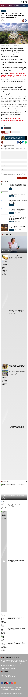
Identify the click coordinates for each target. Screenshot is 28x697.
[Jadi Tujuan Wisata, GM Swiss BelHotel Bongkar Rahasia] (4, 629)
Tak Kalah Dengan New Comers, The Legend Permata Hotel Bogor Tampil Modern (16, 642)
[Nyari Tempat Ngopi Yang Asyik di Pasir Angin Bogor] (4, 505)
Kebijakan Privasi (5, 691)
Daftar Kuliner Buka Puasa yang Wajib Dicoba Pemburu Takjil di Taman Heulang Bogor (18, 218)
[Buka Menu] (24, 2)
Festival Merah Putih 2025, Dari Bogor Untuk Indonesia (16, 561)
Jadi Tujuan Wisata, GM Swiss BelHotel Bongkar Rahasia (16, 629)
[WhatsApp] (26, 142)
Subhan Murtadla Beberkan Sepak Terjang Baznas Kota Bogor (16, 618)
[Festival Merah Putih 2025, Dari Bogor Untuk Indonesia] (4, 561)
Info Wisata (3, 11)
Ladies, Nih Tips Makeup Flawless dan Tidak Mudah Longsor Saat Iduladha (13, 120)
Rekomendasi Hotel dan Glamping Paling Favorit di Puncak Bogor (17, 210)
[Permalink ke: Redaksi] (2, 20)
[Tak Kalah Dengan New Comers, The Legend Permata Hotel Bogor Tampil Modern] (4, 643)
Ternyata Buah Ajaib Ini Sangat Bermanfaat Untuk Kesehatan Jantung (16, 256)
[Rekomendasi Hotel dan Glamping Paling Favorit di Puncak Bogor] (4, 211)
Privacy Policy (9, 687)
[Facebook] (18, 142)
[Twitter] (20, 142)
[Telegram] (23, 142)
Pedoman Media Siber (15, 689)
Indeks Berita (18, 687)
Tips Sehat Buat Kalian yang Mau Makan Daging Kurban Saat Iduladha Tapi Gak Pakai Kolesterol (13, 75)
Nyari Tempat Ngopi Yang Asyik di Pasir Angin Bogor (17, 504)
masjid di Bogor (15, 132)
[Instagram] (12, 683)
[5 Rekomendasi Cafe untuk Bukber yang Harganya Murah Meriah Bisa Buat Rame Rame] (4, 227)
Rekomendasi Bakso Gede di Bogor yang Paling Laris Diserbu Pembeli (17, 366)
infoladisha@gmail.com (9, 668)
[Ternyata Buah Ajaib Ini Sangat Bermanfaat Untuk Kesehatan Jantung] (5, 257)
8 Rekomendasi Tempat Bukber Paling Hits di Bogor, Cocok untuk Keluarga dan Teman (18, 202)
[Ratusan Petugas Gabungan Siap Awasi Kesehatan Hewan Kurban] (5, 427)
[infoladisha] (4, 2)
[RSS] (15, 683)
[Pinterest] (7, 683)
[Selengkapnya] (26, 481)
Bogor (10, 188)
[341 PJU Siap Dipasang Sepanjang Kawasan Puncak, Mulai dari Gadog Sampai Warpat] (5, 312)
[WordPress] (10, 683)
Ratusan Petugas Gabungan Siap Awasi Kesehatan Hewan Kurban (16, 427)
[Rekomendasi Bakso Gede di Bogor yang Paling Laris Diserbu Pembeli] (5, 366)
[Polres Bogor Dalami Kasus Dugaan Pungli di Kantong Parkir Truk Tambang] (5, 373)
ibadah (7, 132)
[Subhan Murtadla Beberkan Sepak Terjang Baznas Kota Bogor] (4, 618)
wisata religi (5, 133)
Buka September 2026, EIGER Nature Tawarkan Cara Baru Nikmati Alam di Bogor (17, 186)
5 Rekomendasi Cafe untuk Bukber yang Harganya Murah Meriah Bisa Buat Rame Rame (17, 226)
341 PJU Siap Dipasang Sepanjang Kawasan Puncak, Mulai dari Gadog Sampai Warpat (17, 311)
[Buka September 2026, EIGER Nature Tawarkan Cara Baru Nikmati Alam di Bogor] (4, 186)
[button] (21, 2)
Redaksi (5, 20)
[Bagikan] (26, 20)
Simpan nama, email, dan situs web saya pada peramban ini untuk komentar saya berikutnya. (14, 173)
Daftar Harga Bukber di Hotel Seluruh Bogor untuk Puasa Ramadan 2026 (17, 193)
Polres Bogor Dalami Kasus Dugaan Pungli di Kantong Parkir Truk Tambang (17, 372)
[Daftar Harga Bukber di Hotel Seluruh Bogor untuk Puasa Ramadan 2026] (4, 194)
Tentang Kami (4, 689)
